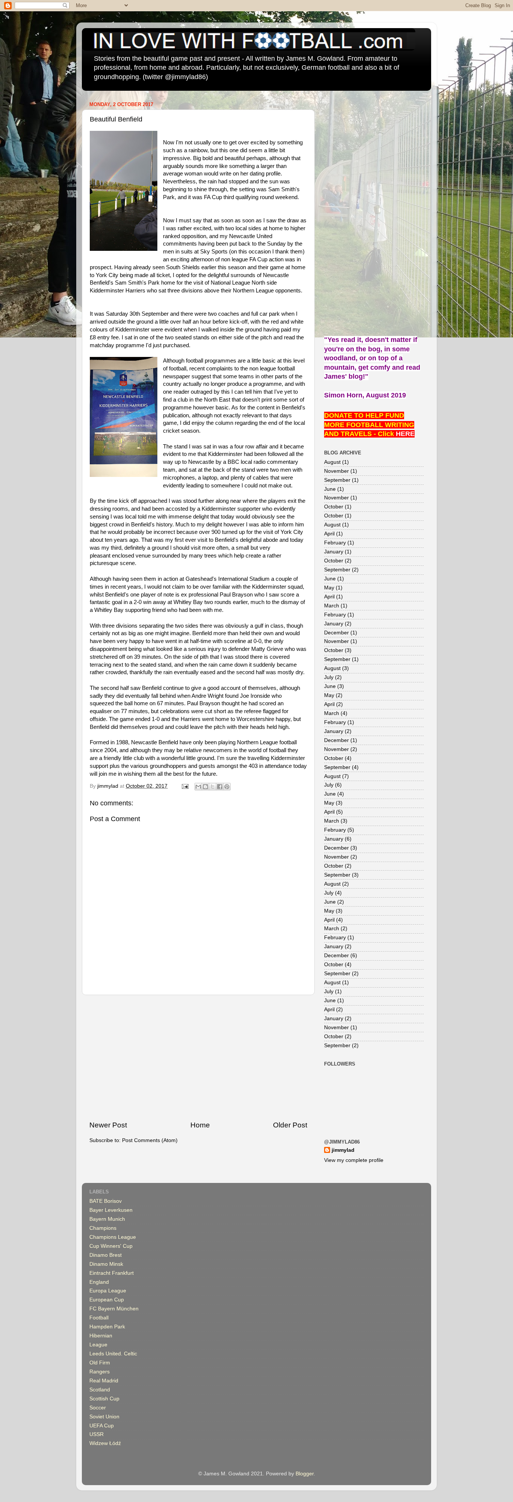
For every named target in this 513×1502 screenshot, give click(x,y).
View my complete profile (353, 1160)
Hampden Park (107, 1327)
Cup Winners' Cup (111, 1246)
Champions (102, 1228)
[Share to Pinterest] (227, 786)
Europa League (107, 1291)
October (333, 507)
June (330, 489)
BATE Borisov (105, 1201)
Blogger (305, 1474)
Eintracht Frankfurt (111, 1273)
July (328, 677)
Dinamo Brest (105, 1255)
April (329, 534)
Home (200, 1125)
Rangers (99, 1372)
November (336, 471)
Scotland (99, 1390)
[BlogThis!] (205, 786)
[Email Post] (184, 786)
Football (99, 1318)
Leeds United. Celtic (113, 1354)
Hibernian (100, 1336)
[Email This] (198, 786)
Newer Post (108, 1125)
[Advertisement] (198, 1057)
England (99, 1282)
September (337, 480)
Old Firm (99, 1363)
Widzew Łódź (105, 1443)
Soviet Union (104, 1417)
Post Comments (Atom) (150, 1140)
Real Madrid (103, 1381)
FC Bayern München (114, 1309)
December (336, 633)
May (329, 588)
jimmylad (343, 1150)
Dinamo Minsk (106, 1264)
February (335, 543)
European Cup (106, 1300)
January (333, 552)
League (98, 1345)
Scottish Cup (104, 1399)
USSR (96, 1434)
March (331, 606)
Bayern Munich (107, 1219)
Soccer (97, 1408)
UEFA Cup (101, 1426)
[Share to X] (212, 786)
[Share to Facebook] (219, 786)
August (332, 462)
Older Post (290, 1125)
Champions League (112, 1237)
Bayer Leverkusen (111, 1210)
